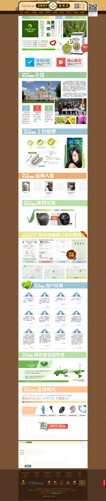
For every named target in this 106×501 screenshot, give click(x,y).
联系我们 (79, 476)
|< (83, 444)
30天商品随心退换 (68, 476)
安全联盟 (64, 493)
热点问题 (36, 476)
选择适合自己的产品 (47, 476)
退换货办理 (69, 475)
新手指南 (36, 473)
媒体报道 (25, 475)
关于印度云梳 (26, 473)
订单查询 (58, 476)
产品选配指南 (47, 473)
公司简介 (25, 476)
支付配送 (58, 473)
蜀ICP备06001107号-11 (57, 493)
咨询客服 (104, 482)
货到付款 (58, 475)
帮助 (79, 473)
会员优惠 (36, 475)
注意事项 (47, 475)
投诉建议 (79, 475)
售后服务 (69, 473)
